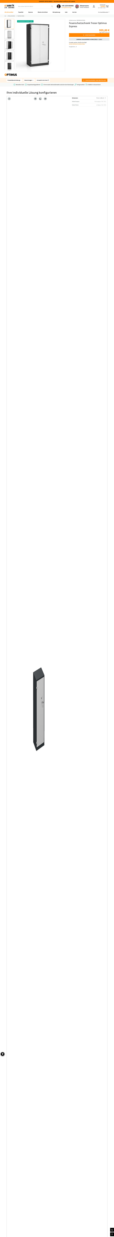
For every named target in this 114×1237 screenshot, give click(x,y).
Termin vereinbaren (84, 7)
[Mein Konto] (94, 6)
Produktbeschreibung (14, 80)
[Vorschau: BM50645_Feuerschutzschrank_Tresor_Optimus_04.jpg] (9, 56)
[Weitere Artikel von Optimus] (11, 74)
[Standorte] (112, 1234)
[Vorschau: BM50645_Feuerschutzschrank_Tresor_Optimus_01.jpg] (9, 24)
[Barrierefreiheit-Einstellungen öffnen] (2, 1054)
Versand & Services (42, 80)
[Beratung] (112, 1230)
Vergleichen (72, 46)
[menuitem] (65, 6)
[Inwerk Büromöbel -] (6, 16)
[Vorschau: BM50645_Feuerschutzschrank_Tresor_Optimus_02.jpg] (9, 34)
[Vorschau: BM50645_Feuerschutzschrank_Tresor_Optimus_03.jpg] (9, 45)
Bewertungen (28, 80)
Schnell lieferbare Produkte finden (77, 44)
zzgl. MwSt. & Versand (104, 32)
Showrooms (84, 6)
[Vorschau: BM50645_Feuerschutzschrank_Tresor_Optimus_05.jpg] (9, 66)
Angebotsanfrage (67, 7)
